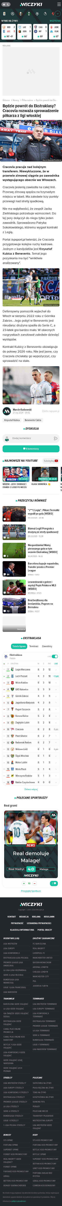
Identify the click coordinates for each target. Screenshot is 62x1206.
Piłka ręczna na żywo (43, 1087)
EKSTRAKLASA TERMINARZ (44, 1021)
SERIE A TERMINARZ (41, 1035)
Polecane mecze (40, 1111)
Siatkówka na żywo (42, 1083)
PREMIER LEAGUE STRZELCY (15, 1101)
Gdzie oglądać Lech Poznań (12, 1070)
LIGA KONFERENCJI (11, 953)
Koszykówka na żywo (43, 1097)
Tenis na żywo (39, 1092)
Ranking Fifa (39, 1101)
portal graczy (45, 929)
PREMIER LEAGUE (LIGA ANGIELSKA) (13, 964)
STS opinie (8, 1140)
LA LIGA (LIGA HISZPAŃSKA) (14, 970)
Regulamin (49, 916)
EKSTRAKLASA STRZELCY (14, 1097)
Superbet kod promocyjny (45, 1159)
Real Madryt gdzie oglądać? (12, 1161)
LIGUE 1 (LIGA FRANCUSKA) (14, 987)
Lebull (6, 1176)
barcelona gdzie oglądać (15, 1004)
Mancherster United (42, 957)
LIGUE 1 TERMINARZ (41, 1044)
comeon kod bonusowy (44, 1185)
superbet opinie (10, 1149)
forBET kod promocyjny (15, 1154)
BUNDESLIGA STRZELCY (13, 1115)
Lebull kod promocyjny (44, 1180)
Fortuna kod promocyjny (45, 1145)
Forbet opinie (10, 1166)
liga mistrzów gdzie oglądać (42, 1127)
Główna (6, 100)
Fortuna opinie (10, 1145)
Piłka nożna (27, 100)
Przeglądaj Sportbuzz (31, 891)
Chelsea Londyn (40, 971)
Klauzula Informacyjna (22, 929)
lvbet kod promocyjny (44, 1168)
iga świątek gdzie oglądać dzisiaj (16, 1015)
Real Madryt (39, 948)
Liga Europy (9, 948)
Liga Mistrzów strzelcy (14, 1083)
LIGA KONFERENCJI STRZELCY (16, 1092)
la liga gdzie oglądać (13, 1008)
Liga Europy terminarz (44, 1008)
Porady (36, 1106)
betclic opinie (39, 1154)
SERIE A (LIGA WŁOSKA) (13, 975)
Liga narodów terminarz (45, 1049)
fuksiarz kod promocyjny (16, 1171)
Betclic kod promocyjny (45, 1149)
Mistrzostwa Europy (43, 1120)
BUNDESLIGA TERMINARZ (43, 1040)
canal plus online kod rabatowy (14, 1038)
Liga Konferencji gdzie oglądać (14, 1054)
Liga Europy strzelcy (13, 1087)
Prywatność (17, 923)
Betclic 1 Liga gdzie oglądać (12, 1046)
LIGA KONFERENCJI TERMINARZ (41, 1015)
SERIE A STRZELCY (11, 1111)
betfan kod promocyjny (44, 1163)
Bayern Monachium (42, 962)
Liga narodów (10, 992)
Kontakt (12, 916)
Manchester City (41, 976)
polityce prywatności (19, 1201)
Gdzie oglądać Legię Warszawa (12, 1062)
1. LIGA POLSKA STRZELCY (14, 1125)
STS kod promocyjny (43, 1140)
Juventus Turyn (40, 986)
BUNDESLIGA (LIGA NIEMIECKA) (11, 981)
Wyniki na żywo (9, 20)
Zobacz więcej (31, 789)
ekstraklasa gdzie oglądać (12, 1023)
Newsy (16, 100)
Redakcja (24, 916)
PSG (34, 981)
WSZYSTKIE (55, 20)
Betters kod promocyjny (15, 1180)
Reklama (36, 916)
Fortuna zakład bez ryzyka (42, 1175)
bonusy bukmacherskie (14, 1185)
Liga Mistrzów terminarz (45, 1004)
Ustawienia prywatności (39, 923)
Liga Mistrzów (10, 943)
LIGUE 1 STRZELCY (11, 1120)
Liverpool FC (39, 953)
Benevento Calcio (33, 420)
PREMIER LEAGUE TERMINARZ (45, 1026)
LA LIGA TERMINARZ (41, 1030)
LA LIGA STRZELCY (11, 1106)
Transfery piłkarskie (43, 1115)
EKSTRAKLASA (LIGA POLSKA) (15, 957)
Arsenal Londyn (40, 967)
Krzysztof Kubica (12, 420)
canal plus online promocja (11, 1031)
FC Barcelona (39, 943)
